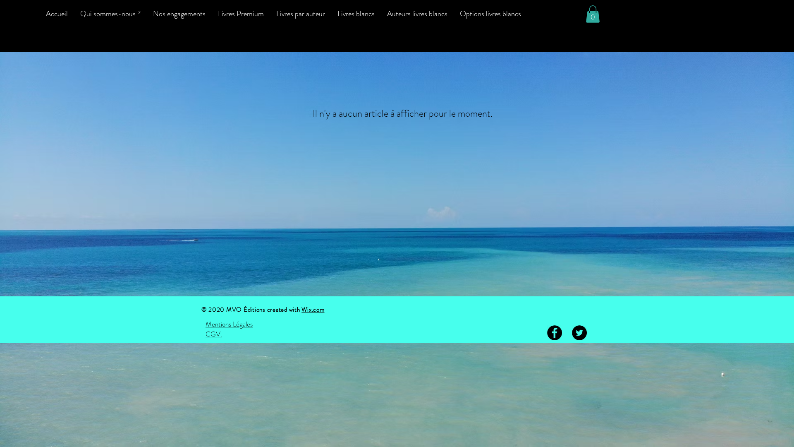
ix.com (316, 309)
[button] (593, 14)
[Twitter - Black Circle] (579, 332)
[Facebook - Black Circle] (554, 332)
